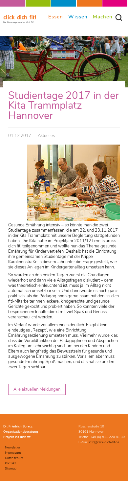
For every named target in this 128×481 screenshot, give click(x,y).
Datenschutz (14, 458)
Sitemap (10, 468)
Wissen (78, 16)
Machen (103, 16)
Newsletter (12, 447)
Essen (55, 16)
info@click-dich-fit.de (104, 442)
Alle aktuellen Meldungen (36, 389)
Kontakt (10, 463)
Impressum (13, 452)
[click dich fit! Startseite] (19, 22)
